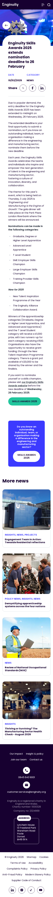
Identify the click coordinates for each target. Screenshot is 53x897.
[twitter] (23, 88)
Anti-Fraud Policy (12, 874)
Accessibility (36, 862)
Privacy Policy (38, 868)
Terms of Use (18, 862)
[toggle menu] (43, 5)
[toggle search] (49, 5)
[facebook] (32, 88)
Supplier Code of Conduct (26, 880)
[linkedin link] (12, 890)
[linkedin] (41, 88)
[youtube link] (40, 890)
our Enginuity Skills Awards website (25, 383)
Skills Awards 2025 (24, 401)
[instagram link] (21, 890)
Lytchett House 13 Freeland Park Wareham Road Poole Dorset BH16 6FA (26, 832)
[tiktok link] (31, 890)
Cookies (43, 857)
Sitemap (31, 857)
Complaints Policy (17, 868)
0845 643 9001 (26, 777)
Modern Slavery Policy (38, 874)
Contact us (36, 759)
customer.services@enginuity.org (26, 792)
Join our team (19, 759)
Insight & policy (34, 753)
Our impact (16, 753)
